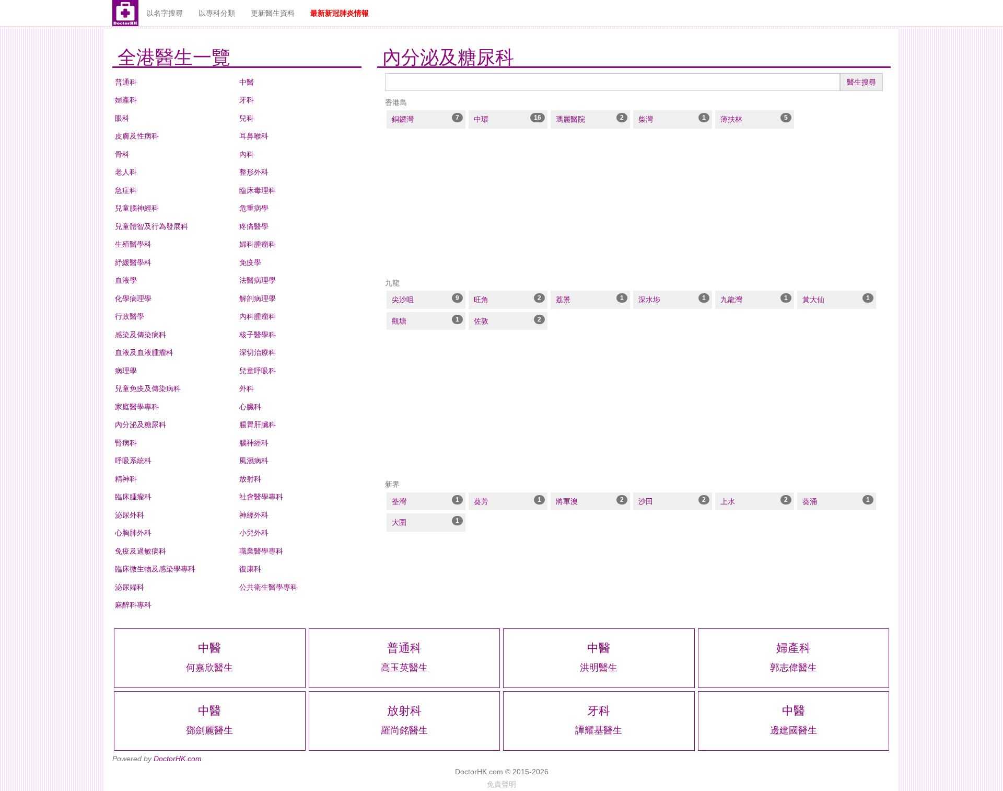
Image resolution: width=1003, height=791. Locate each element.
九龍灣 (731, 299)
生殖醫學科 (133, 244)
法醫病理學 (257, 280)
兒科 (246, 118)
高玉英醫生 (404, 667)
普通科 (126, 82)
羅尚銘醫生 (404, 730)
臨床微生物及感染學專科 (155, 569)
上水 (727, 501)
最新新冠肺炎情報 (339, 13)
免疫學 (250, 262)
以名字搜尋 (164, 13)
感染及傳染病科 (140, 334)
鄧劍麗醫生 (209, 730)
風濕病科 (254, 460)
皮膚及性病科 (137, 136)
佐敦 (481, 321)
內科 (246, 154)
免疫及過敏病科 (140, 551)
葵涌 (809, 501)
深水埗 (649, 299)
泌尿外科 (129, 515)
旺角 (481, 299)
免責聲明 (501, 784)
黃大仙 (813, 299)
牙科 (246, 100)
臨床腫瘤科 (133, 496)
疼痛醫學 (254, 226)
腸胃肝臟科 (257, 424)
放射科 (250, 479)
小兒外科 (254, 533)
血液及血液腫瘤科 (144, 352)
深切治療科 (257, 352)
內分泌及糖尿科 (140, 424)
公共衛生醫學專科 (268, 587)
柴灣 (645, 119)
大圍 (399, 522)
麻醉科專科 (133, 605)
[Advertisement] (634, 203)
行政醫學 (129, 316)
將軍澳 (567, 501)
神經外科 (254, 515)
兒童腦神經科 (137, 208)
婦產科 (126, 100)
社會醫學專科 (261, 496)
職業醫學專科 (261, 551)
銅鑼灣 (403, 119)
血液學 (126, 280)
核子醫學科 (257, 334)
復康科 (250, 569)
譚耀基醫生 (598, 730)
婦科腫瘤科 (257, 244)
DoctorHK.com (178, 758)
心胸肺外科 (133, 533)
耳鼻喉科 (254, 136)
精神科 (126, 479)
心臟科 (250, 407)
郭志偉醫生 (793, 667)
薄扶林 (731, 119)
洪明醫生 (598, 667)
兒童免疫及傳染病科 (148, 388)
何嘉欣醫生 (209, 667)
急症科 (126, 190)
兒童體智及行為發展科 (151, 226)
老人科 (126, 172)
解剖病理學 (257, 298)
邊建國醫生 (793, 730)
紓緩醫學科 (133, 262)
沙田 (645, 501)
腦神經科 (254, 443)
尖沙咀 (403, 299)
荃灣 (399, 501)
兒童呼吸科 (257, 370)
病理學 (126, 370)
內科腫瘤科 (257, 316)
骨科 (122, 154)
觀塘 (399, 321)
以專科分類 (217, 13)
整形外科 (254, 172)
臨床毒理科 (257, 190)
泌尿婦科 (129, 587)
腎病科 (126, 443)
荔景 (563, 299)
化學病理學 (133, 298)
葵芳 (481, 501)
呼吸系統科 (133, 460)
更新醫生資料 (273, 13)
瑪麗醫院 (570, 119)
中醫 (246, 82)
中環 (481, 119)
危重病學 (254, 208)
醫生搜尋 (861, 82)
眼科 (122, 118)
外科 (246, 388)
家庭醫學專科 (137, 407)
